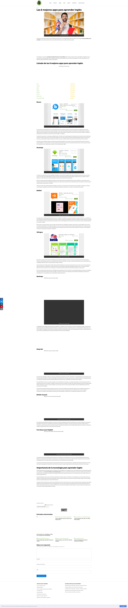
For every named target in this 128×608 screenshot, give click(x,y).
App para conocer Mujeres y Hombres (43, 597)
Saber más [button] (35, 606)
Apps (64, 2)
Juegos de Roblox (40, 587)
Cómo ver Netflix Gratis (41, 585)
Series (50, 2)
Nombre (38, 559)
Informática (74, 2)
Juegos (60, 2)
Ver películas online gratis (41, 594)
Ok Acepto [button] (123, 606)
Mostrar (46, 506)
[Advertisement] (64, 49)
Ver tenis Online (40, 592)
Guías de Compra (81, 2)
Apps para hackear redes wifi (42, 595)
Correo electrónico (41, 564)
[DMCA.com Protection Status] (64, 509)
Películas (55, 2)
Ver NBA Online (39, 590)
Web (37, 569)
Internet (68, 2)
